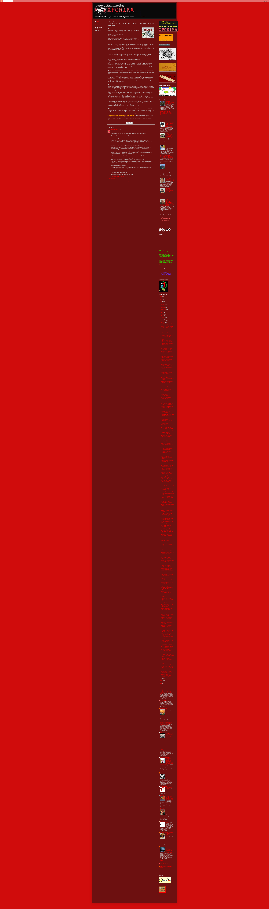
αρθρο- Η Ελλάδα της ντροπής (166, 470)
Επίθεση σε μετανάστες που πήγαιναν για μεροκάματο (166, 333)
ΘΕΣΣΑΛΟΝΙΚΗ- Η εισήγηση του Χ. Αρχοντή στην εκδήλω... (167, 425)
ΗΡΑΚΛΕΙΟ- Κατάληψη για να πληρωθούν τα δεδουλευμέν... (167, 535)
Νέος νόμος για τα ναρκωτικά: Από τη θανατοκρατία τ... (167, 324)
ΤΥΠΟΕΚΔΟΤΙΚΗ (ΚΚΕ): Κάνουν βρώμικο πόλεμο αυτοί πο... (167, 327)
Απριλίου (163, 317)
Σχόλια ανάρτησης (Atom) (117, 183)
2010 (161, 680)
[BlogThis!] (128, 123)
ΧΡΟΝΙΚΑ (162, 795)
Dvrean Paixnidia (163, 748)
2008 (161, 683)
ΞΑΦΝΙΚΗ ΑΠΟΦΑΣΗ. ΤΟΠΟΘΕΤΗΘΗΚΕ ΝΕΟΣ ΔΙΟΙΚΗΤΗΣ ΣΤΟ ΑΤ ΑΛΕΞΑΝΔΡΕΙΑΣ (169, 124)
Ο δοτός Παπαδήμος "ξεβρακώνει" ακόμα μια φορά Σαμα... (167, 486)
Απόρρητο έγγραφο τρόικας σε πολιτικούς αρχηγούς (166, 609)
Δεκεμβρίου (163, 304)
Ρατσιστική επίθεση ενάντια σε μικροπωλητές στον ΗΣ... (166, 569)
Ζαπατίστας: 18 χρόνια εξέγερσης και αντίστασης (167, 452)
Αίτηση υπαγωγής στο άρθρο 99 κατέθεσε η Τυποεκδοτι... (167, 575)
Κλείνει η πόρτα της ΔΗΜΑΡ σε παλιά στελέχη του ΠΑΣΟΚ (166, 669)
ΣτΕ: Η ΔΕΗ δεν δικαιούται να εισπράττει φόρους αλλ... (166, 417)
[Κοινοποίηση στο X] (129, 123)
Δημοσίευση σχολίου (113, 178)
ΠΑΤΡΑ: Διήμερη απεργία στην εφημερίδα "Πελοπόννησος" (166, 360)
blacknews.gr (162, 721)
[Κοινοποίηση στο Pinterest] (132, 123)
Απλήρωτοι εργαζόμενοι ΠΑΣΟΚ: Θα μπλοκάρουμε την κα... (167, 556)
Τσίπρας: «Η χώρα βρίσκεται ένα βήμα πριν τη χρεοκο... (167, 336)
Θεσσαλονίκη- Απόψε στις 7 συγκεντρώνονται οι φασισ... (166, 441)
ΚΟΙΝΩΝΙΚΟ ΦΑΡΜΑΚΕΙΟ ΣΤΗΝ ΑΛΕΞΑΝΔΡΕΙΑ (167, 412)
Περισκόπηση (163, 700)
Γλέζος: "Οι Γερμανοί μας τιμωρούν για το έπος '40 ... (167, 446)
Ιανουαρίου (163, 322)
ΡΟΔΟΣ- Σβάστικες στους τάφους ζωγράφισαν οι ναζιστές (167, 519)
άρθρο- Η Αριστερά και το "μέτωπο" (167, 550)
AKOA (161, 860)
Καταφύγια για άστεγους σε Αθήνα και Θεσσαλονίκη (167, 461)
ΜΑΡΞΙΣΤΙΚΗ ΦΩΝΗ (164, 863)
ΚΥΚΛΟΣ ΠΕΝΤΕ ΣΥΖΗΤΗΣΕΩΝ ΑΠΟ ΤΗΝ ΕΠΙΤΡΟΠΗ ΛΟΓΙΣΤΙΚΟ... (167, 637)
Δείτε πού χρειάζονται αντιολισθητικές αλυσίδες (166, 592)
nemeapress (162, 772)
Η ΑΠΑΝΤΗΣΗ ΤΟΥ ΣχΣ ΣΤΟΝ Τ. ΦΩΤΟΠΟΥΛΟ (167, 653)
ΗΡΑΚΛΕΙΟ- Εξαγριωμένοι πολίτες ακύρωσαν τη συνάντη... (167, 436)
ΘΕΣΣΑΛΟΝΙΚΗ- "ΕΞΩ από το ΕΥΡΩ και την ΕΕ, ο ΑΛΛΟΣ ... (167, 478)
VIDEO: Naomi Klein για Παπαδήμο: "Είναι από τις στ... (167, 523)
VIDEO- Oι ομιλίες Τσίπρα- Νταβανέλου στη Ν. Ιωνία (166, 558)
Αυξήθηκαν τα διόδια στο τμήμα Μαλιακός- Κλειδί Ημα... (167, 407)
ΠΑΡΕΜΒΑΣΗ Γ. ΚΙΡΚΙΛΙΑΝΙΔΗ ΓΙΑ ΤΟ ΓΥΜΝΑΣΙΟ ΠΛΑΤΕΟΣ (169, 179)
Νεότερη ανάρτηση (111, 181)
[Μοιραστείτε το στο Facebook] (130, 123)
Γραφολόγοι (162, 808)
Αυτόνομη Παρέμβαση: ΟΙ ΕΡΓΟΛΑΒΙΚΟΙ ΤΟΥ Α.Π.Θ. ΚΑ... (167, 420)
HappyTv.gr (162, 689)
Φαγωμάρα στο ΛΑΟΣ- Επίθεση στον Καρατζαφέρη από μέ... (167, 473)
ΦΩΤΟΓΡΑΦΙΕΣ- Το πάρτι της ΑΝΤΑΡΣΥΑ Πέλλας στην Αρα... (167, 497)
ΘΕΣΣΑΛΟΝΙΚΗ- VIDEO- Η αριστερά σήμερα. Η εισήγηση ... (167, 428)
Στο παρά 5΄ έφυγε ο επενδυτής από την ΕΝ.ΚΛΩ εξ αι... (166, 628)
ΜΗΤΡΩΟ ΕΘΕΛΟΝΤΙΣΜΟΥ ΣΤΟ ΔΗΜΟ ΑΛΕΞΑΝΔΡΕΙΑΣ (167, 376)
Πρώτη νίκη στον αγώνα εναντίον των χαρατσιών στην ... (167, 516)
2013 (161, 301)
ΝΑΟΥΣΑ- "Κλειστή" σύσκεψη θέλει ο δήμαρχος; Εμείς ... (167, 561)
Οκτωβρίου (163, 307)
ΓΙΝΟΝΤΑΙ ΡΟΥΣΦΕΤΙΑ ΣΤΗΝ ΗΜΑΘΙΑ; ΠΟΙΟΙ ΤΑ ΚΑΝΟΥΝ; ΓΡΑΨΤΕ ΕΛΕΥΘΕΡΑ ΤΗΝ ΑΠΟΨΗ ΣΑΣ (166, 113)
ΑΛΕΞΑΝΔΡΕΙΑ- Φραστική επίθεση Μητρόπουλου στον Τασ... (167, 409)
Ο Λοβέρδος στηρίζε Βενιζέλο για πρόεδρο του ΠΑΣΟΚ (167, 344)
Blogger (138, 899)
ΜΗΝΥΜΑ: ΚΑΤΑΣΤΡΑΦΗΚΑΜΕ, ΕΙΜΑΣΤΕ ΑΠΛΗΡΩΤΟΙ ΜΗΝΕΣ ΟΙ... (167, 599)
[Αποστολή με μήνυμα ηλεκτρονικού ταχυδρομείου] (126, 123)
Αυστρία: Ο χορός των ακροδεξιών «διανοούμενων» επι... (167, 580)
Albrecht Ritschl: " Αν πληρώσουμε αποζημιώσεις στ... (167, 423)
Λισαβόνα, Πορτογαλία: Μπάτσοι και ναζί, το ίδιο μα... (167, 489)
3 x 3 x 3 (161, 701)
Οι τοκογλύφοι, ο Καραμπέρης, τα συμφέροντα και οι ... (167, 626)
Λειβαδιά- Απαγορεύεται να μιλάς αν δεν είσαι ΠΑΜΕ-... (167, 484)
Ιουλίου (162, 312)
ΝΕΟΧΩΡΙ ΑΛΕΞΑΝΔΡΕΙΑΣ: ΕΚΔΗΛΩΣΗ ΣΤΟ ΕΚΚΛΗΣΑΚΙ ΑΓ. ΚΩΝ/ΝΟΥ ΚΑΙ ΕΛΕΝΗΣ (169, 135)
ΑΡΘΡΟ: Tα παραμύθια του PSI (167, 521)
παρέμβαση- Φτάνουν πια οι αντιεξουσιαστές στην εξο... (166, 664)
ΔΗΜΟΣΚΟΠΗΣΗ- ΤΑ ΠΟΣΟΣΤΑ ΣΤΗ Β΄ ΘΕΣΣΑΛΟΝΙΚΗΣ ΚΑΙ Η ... (167, 571)
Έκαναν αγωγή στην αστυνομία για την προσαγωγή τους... (167, 553)
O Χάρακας (162, 846)
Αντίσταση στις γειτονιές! (165, 757)
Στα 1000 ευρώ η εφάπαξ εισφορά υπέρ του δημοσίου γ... (167, 357)
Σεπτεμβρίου (163, 309)
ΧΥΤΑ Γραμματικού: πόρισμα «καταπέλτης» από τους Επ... (167, 529)
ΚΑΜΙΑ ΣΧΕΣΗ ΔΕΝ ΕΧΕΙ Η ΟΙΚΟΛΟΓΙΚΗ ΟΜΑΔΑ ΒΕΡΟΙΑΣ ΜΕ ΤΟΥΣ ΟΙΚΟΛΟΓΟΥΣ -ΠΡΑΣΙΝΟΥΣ (166, 156)
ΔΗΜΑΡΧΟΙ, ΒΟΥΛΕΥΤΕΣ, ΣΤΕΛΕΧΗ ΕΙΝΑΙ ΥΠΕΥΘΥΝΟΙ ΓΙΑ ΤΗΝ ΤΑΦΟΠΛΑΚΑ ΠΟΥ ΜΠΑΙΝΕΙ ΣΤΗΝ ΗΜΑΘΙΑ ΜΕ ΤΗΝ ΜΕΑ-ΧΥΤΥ (167, 167)
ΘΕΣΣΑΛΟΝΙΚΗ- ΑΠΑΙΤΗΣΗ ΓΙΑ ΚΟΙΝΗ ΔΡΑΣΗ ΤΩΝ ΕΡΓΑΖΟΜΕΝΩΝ (167, 605)
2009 (161, 682)
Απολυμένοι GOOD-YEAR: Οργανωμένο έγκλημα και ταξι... (167, 444)
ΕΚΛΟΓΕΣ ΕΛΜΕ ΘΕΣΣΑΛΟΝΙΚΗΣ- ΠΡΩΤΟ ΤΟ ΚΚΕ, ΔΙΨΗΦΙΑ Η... (167, 644)
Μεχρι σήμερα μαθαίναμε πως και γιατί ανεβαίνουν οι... (167, 387)
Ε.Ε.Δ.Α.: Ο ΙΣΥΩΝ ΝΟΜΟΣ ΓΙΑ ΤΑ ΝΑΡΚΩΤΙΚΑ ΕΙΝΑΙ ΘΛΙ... (167, 566)
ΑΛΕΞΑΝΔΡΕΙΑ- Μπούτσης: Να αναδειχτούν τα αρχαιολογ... (167, 404)
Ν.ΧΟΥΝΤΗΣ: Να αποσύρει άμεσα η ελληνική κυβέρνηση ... (167, 449)
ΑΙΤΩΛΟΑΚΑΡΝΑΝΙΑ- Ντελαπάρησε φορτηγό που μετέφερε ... (166, 541)
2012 (161, 302)
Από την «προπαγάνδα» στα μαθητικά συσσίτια (166, 390)
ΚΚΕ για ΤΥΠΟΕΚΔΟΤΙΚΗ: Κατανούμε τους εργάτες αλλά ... (167, 502)
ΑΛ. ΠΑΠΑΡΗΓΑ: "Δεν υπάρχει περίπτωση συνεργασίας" (166, 481)
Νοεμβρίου (163, 306)
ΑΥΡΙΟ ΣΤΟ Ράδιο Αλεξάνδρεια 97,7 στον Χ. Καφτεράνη (166, 618)
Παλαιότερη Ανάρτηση (150, 181)
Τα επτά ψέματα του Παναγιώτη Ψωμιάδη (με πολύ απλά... (167, 439)
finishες (167, 822)
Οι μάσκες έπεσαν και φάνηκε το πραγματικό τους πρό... (167, 339)
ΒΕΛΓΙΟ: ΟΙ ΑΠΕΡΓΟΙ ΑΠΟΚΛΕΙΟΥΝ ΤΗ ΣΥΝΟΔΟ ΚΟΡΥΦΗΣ (166, 457)
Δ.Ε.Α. (161, 870)
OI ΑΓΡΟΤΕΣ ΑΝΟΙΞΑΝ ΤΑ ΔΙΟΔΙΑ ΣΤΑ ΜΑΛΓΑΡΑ (167, 511)
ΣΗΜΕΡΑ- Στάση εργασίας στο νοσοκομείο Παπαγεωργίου (166, 469)
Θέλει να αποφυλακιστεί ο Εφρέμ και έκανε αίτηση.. (167, 431)
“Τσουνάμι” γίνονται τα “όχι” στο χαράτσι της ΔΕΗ (167, 583)
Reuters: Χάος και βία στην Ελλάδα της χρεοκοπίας (167, 586)
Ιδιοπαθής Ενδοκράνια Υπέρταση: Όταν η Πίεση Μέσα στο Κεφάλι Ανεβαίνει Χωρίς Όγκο (166, 723)
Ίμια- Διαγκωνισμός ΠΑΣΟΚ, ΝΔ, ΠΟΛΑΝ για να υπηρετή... (167, 466)
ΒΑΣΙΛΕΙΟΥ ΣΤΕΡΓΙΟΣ (115, 129)
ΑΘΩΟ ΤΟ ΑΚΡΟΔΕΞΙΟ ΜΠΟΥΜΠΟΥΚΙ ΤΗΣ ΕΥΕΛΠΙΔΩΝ (165, 538)
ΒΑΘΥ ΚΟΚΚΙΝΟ (163, 708)
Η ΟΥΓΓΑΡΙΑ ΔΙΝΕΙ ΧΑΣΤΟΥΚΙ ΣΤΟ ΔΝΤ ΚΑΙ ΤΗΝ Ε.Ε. (167, 385)
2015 (161, 298)
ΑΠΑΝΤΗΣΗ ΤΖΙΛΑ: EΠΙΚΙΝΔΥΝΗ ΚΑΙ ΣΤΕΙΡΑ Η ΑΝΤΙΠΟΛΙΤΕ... (167, 620)
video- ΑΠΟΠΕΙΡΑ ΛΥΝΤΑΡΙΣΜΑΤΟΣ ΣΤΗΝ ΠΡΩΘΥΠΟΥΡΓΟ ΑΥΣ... (166, 675)
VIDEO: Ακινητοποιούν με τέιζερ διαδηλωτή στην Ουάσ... (167, 463)
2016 (161, 296)
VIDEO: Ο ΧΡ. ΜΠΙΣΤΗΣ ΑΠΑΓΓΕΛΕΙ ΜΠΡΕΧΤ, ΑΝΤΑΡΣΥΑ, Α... (165, 507)
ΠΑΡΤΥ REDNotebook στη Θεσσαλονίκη (166, 526)
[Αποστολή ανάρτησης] (124, 122)
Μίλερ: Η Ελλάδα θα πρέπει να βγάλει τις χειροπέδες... (166, 373)
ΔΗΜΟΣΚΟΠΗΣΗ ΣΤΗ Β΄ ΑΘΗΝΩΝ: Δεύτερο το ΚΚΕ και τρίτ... (167, 330)
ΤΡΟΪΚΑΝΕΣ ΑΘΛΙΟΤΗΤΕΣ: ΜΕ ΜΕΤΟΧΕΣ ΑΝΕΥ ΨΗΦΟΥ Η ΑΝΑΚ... (167, 588)
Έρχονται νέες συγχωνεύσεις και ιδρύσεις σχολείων (167, 393)
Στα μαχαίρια (162, 821)
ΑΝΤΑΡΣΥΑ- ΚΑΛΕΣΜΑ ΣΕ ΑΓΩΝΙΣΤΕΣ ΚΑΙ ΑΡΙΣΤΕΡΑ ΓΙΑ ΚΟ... (167, 531)
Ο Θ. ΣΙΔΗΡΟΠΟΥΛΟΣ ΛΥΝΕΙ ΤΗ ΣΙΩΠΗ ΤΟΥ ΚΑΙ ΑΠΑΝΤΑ (169, 146)
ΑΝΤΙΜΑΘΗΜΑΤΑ (163, 786)
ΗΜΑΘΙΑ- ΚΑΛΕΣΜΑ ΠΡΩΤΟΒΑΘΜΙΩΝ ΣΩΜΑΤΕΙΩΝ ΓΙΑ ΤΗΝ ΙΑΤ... (167, 378)
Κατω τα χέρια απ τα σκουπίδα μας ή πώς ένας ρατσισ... (167, 499)
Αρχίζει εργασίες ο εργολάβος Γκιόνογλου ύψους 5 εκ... (166, 349)
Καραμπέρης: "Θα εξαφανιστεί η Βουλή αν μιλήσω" (167, 492)
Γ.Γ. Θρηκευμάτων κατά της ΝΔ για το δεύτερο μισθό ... (167, 662)
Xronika (97, 21)
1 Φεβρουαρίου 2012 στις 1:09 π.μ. (117, 176)
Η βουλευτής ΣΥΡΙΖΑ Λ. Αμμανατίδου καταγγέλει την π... (167, 659)
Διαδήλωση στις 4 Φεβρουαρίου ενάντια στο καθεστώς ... (167, 454)
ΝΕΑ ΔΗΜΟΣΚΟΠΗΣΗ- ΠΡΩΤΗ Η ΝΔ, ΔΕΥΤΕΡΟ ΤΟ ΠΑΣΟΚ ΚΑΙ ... (167, 647)
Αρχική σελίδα (130, 181)
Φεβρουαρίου (163, 320)
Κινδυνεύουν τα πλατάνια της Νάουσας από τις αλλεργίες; (169, 102)
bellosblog (162, 732)
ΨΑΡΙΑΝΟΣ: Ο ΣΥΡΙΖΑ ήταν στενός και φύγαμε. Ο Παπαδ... (167, 433)
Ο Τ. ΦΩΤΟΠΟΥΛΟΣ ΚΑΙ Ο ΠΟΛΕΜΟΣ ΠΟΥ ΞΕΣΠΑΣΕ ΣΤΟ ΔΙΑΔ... (167, 655)
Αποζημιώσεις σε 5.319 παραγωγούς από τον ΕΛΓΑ (166, 347)
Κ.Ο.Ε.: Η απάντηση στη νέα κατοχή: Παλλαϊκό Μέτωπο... (166, 341)
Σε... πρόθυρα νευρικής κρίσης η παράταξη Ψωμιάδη (167, 615)
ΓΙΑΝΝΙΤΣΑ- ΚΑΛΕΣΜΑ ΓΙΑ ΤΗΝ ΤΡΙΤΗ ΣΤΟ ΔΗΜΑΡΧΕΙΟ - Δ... (167, 563)
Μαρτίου (162, 319)
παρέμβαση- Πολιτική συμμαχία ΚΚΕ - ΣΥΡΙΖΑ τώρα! (167, 631)
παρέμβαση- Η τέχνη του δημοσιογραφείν (165, 476)
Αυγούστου (163, 310)
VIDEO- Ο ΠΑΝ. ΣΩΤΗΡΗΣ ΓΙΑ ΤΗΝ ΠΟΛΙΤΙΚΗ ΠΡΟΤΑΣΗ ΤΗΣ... (166, 634)
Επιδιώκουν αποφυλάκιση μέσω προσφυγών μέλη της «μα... (167, 382)
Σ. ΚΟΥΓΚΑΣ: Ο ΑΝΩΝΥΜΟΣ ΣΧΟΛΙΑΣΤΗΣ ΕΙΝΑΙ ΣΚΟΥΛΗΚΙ (169, 190)
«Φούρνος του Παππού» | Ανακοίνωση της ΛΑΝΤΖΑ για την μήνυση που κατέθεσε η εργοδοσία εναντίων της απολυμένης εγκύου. (166, 761)
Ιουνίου (162, 314)
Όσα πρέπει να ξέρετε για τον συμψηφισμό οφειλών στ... (166, 650)
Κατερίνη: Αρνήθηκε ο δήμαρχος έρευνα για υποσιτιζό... (167, 370)
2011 (161, 678)
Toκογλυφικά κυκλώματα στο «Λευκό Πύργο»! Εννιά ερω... (167, 672)
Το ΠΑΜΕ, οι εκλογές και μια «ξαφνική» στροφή (166, 362)
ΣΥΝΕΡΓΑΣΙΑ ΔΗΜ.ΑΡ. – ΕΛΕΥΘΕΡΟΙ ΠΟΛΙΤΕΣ (165, 395)
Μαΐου (162, 315)
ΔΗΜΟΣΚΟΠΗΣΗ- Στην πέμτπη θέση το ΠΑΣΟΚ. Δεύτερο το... (167, 365)
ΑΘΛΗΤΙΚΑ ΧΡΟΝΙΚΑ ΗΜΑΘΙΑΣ (166, 832)
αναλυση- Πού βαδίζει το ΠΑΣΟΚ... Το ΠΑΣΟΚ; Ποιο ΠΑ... (167, 641)
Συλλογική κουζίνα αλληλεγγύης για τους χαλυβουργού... (167, 603)
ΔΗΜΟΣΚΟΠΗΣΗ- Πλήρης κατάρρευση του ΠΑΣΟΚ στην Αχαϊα (167, 548)
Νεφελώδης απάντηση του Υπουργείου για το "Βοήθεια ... (167, 398)
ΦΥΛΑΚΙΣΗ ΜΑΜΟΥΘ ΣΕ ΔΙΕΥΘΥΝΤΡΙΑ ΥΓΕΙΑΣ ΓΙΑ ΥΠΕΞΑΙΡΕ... (166, 612)
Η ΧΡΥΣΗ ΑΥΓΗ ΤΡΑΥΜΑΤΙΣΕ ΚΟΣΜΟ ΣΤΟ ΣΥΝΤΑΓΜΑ (166, 514)
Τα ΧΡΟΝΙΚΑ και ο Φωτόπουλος (167, 596)
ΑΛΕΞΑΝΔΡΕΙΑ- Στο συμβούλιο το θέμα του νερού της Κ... (167, 415)
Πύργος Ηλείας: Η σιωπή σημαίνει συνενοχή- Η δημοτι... (167, 352)
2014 (161, 299)
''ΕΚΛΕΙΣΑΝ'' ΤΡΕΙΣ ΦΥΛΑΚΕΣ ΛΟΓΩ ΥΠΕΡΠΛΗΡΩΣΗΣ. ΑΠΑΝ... (166, 401)
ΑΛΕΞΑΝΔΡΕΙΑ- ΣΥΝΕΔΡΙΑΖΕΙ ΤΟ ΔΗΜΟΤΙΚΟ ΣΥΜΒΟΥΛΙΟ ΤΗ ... (167, 667)
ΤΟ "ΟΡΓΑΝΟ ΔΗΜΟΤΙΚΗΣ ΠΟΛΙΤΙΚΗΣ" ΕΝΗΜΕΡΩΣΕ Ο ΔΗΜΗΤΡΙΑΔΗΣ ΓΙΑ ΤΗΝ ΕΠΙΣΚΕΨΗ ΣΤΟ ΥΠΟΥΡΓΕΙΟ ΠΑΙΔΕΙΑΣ (167, 202)
